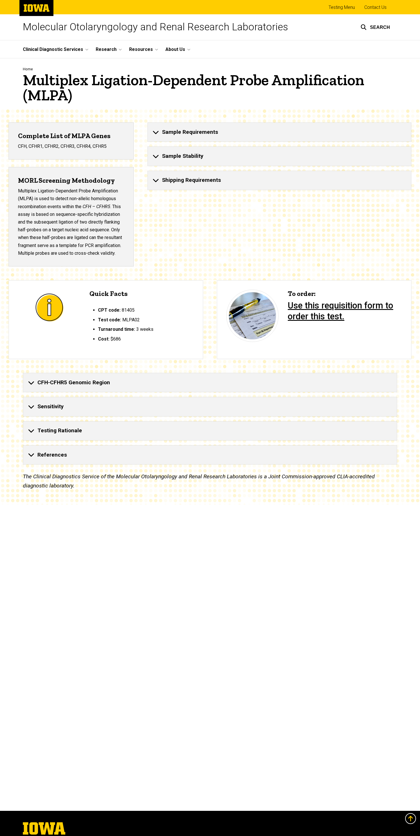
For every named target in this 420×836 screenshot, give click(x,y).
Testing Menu (342, 7)
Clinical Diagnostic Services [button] (53, 49)
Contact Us (375, 7)
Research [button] (106, 49)
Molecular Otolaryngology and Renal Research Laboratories (155, 27)
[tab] (279, 132)
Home (28, 69)
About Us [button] (175, 49)
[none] (279, 132)
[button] (375, 27)
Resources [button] (141, 49)
